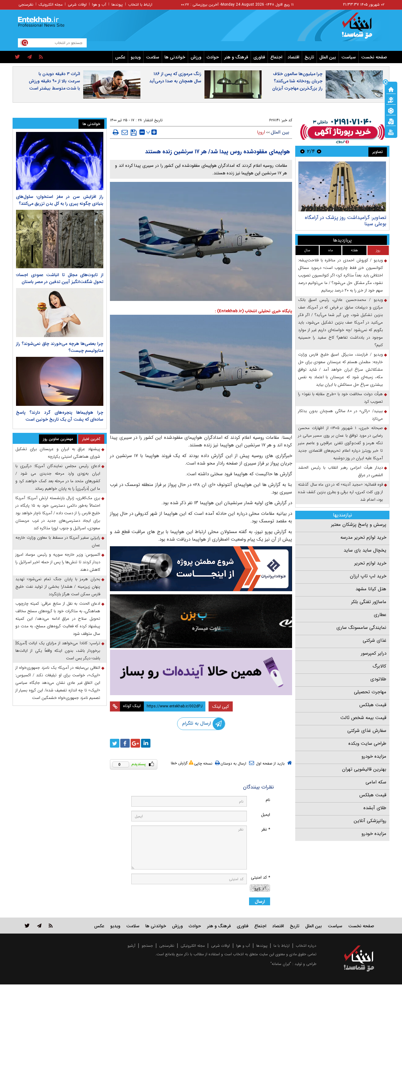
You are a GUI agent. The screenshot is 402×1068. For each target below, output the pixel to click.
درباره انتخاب (306, 946)
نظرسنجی (26, 5)
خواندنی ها (175, 57)
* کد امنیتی (260, 877)
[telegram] (29, 57)
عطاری (380, 614)
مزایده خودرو (373, 756)
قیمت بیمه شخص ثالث (363, 718)
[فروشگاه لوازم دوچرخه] (201, 621)
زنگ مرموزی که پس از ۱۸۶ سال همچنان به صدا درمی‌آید (175, 77)
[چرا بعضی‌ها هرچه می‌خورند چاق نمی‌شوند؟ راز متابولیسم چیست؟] (59, 312)
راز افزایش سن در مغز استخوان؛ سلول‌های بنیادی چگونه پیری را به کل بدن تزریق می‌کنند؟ (59, 200)
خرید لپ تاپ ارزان (368, 576)
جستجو (147, 946)
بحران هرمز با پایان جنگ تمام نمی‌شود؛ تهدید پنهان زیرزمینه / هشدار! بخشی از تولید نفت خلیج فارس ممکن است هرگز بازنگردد (57, 586)
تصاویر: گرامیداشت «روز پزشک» (353, 217)
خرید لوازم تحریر (370, 563)
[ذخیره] (134, 133)
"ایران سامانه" (280, 964)
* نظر (265, 829)
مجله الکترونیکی (193, 946)
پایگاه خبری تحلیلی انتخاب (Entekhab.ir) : (253, 311)
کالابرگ (379, 666)
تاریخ (309, 57)
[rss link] (50, 926)
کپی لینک (220, 706)
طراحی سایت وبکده (367, 743)
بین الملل (327, 57)
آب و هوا (99, 5)
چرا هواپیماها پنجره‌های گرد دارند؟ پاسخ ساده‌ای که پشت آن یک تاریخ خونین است (59, 416)
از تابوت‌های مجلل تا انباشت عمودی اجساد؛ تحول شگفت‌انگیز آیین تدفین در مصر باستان (59, 278)
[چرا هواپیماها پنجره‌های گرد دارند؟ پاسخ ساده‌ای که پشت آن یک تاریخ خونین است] (59, 381)
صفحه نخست (374, 57)
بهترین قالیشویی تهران (364, 769)
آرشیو (131, 946)
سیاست (348, 57)
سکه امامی (376, 782)
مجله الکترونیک (50, 5)
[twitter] (17, 57)
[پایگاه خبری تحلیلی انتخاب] (361, 28)
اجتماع (276, 57)
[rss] (41, 57)
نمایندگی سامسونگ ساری (361, 627)
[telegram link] (39, 926)
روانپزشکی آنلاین (370, 821)
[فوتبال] (391, 110)
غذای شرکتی (374, 640)
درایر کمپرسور (373, 653)
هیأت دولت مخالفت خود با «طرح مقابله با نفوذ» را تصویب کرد (340, 398)
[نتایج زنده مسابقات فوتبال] (391, 131)
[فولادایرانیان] (201, 568)
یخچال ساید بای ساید (365, 550)
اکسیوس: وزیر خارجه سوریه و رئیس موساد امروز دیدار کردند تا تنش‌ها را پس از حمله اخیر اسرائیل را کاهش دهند (57, 562)
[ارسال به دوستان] (125, 132)
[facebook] (125, 743)
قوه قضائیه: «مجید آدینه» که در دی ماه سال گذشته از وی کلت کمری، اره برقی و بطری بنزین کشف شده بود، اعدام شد (340, 492)
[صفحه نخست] (391, 89)
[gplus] (135, 743)
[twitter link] (27, 926)
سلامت (152, 57)
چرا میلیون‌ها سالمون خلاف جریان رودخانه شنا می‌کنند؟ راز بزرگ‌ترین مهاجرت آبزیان (297, 81)
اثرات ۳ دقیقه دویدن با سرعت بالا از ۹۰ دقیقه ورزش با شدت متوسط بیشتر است (54, 81)
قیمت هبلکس (372, 705)
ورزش (196, 57)
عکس (120, 57)
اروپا (261, 132)
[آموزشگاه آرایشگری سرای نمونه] (201, 672)
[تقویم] (391, 121)
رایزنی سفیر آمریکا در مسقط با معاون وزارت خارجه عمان (57, 541)
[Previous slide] (319, 151)
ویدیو (136, 57)
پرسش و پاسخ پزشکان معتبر (358, 524)
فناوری (259, 57)
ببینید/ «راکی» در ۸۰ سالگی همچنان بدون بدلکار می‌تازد (340, 415)
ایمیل (265, 814)
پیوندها (117, 5)
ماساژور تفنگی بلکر (368, 602)
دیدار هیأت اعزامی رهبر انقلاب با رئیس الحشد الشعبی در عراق (340, 471)
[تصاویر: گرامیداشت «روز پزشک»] (342, 186)
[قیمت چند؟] (391, 99)
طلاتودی (378, 679)
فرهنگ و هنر (236, 57)
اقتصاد (293, 57)
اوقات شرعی (77, 5)
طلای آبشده (374, 808)
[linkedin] (145, 743)
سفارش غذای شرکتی (366, 730)
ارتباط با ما (282, 946)
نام (268, 800)
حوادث (213, 57)
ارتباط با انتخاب (140, 5)
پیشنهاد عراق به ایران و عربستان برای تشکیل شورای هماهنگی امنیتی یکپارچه (57, 453)
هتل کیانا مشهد (371, 589)
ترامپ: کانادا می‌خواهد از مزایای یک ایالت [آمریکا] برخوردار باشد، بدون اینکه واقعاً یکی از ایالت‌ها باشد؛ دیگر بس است (57, 651)
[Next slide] (302, 151)
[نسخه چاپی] (116, 132)
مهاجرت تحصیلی (370, 692)
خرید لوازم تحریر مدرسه (363, 537)
